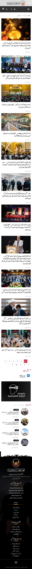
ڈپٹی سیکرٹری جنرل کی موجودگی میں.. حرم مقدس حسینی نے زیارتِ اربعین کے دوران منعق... (10, 413)
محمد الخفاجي (19, 15)
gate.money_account (16, 497)
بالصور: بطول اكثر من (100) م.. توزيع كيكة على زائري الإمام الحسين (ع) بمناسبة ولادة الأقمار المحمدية (17, 134)
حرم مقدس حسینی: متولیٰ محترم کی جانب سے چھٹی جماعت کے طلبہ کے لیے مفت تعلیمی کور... (10, 444)
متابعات (17, 420)
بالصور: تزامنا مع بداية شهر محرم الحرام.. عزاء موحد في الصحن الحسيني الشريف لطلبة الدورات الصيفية (16, 351)
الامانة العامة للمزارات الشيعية (16, 531)
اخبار (27, 38)
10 (16, 364)
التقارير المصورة (26, 100)
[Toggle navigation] (28, 9)
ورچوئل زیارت (16, 512)
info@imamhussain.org (16, 488)
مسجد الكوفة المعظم (16, 555)
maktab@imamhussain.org (16, 490)
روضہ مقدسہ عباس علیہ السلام (16, 553)
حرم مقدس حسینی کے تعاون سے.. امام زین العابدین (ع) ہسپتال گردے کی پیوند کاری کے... (10, 433)
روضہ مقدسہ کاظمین (16, 546)
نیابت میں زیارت (16, 507)
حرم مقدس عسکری (16, 551)
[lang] (3, 9)
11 (12, 364)
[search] (6, 9)
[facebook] (14, 9)
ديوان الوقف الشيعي (16, 529)
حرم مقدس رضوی (16, 548)
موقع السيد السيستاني (16, 526)
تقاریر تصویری (16, 410)
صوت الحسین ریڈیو (16, 517)
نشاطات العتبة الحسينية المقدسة (24, 128)
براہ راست (16, 509)
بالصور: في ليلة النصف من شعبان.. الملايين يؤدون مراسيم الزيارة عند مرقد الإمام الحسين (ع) (16, 106)
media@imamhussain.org (16, 492)
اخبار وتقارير (27, 71)
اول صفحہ (25, 15)
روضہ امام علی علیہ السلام (16, 543)
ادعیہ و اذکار (16, 514)
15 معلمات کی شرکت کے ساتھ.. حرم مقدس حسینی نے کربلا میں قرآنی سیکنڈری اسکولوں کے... (10, 423)
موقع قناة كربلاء (16, 534)
